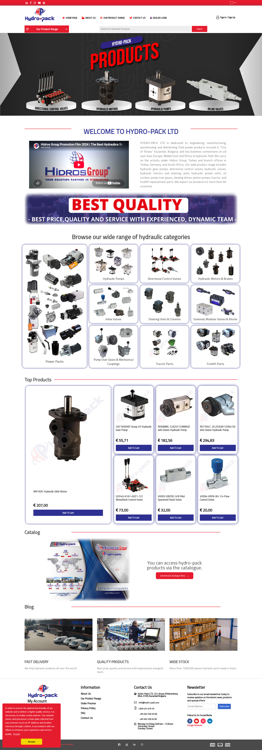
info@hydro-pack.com (148, 702)
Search (199, 28)
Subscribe (224, 706)
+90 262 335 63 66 (148, 713)
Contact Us (87, 718)
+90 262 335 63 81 (148, 719)
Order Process (88, 703)
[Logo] (40, 14)
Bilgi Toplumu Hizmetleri (62, 744)
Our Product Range (91, 698)
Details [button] (16, 734)
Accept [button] (31, 741)
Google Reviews (194, 725)
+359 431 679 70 (146, 708)
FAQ (83, 713)
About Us (86, 694)
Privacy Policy (88, 708)
